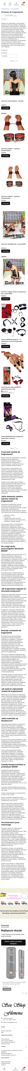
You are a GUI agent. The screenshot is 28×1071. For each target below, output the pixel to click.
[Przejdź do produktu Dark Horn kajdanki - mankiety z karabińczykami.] (14, 129)
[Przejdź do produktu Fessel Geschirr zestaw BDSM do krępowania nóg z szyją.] (14, 368)
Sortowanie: (4, 53)
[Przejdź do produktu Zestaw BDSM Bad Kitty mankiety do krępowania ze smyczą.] (14, 417)
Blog (2, 1032)
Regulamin (4, 1052)
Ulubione (3, 1064)
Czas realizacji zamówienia (8, 1042)
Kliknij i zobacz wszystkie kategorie (13, 942)
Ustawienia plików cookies (8, 1055)
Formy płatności (5, 1039)
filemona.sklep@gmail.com (10, 1022)
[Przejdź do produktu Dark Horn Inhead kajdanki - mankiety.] (14, 81)
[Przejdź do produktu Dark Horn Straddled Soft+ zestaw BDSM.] (14, 225)
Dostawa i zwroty (5, 1043)
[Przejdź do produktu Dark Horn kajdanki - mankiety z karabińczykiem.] (14, 177)
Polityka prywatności (6, 1053)
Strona (11, 61)
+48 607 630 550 (8, 1018)
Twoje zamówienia (5, 1061)
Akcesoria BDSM (15, 8)
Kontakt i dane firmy (6, 1030)
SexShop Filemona (5, 8)
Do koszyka (6, 108)
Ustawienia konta (5, 1063)
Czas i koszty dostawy (7, 1040)
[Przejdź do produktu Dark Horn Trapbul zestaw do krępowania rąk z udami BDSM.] (14, 272)
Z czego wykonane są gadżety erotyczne (11, 1050)
